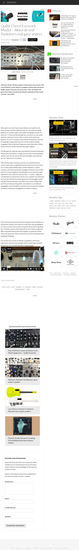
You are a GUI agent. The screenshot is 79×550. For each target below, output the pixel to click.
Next (41, 77)
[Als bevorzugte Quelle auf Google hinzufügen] (32, 39)
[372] (56, 252)
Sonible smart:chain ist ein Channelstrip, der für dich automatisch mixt (62, 131)
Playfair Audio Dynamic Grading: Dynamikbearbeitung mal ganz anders (21, 440)
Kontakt (73, 273)
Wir (51, 273)
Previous (3, 77)
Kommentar (9, 481)
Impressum (66, 273)
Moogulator (15, 39)
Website (8, 516)
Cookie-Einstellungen (56, 275)
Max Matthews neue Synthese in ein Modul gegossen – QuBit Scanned (23, 351)
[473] (70, 223)
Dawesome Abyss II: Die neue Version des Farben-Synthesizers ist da (61, 181)
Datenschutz (57, 273)
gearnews (11, 2)
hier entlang (29, 245)
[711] (56, 223)
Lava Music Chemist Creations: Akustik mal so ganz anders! (21, 410)
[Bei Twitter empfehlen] (40, 280)
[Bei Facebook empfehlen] (33, 280)
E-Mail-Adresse (10, 507)
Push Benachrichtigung (70, 275)
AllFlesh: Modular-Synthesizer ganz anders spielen (22, 380)
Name (7, 498)
